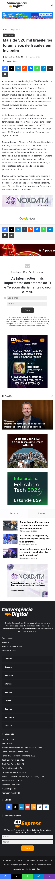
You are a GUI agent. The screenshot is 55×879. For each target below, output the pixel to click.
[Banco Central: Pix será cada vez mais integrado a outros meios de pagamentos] (10, 526)
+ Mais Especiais (9, 789)
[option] (27, 415)
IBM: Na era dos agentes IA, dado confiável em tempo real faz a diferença (34, 538)
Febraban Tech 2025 (11, 785)
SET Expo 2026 (8, 739)
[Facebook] (5, 68)
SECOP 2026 (7, 743)
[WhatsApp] (37, 68)
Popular (41, 513)
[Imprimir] (5, 74)
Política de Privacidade (12, 646)
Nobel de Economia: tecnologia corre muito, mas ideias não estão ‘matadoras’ (35, 552)
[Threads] (39, 807)
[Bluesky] (46, 807)
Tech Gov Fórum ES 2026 (13, 760)
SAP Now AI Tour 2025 (12, 780)
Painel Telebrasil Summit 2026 (15, 752)
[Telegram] (43, 68)
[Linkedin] (18, 68)
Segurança (15, 29)
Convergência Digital (13, 57)
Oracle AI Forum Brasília (12, 768)
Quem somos (7, 638)
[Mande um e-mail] (22, 57)
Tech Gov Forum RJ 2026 (13, 764)
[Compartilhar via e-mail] (50, 68)
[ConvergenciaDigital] (17, 5)
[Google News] (27, 219)
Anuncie (5, 642)
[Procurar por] (51, 6)
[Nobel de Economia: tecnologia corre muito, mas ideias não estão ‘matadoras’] (10, 553)
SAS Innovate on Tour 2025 (14, 772)
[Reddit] (24, 68)
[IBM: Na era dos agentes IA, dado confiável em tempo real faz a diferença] (10, 539)
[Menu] (3, 6)
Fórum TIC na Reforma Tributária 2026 (18, 756)
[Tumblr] (24, 229)
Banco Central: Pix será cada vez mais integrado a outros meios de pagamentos (34, 525)
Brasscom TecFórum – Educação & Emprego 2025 (23, 776)
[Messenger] (30, 68)
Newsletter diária (9, 650)
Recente (14, 513)
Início (6, 29)
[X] (11, 68)
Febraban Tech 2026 (11, 793)
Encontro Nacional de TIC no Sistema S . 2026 (22, 747)
